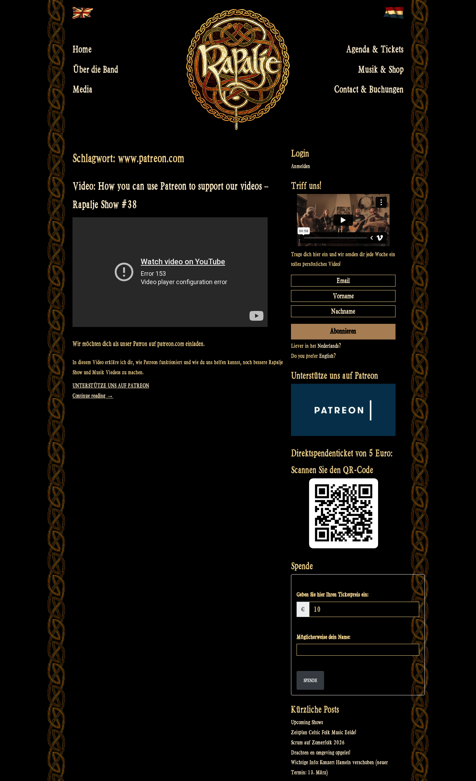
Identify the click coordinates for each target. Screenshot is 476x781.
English (326, 356)
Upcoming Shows (307, 722)
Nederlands (328, 346)
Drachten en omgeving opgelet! (320, 752)
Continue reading (92, 395)
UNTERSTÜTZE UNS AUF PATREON (110, 385)
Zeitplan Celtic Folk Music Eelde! (323, 732)
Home (82, 49)
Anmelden (300, 166)
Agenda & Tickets (375, 49)
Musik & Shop (381, 69)
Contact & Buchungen (369, 89)
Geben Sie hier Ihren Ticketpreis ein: (332, 594)
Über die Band (95, 69)
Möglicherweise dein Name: (323, 637)
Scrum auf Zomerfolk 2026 (318, 742)
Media (82, 89)
